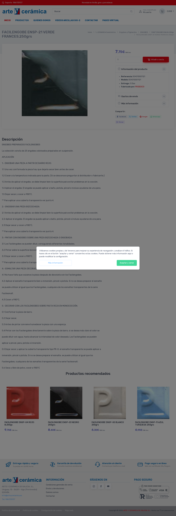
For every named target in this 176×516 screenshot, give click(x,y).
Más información (55, 263)
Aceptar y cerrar (127, 263)
